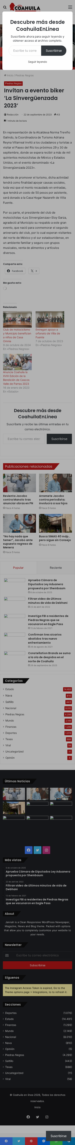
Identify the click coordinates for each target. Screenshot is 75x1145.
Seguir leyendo (37, 61)
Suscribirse (54, 50)
